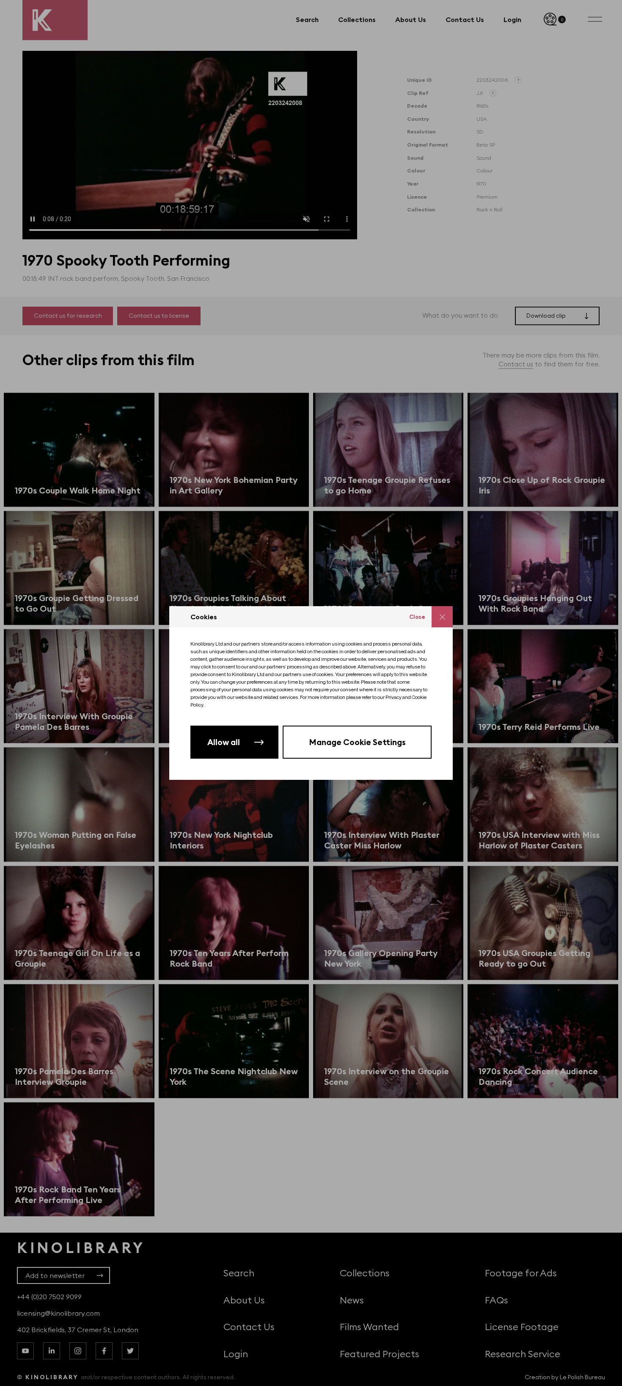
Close (417, 616)
